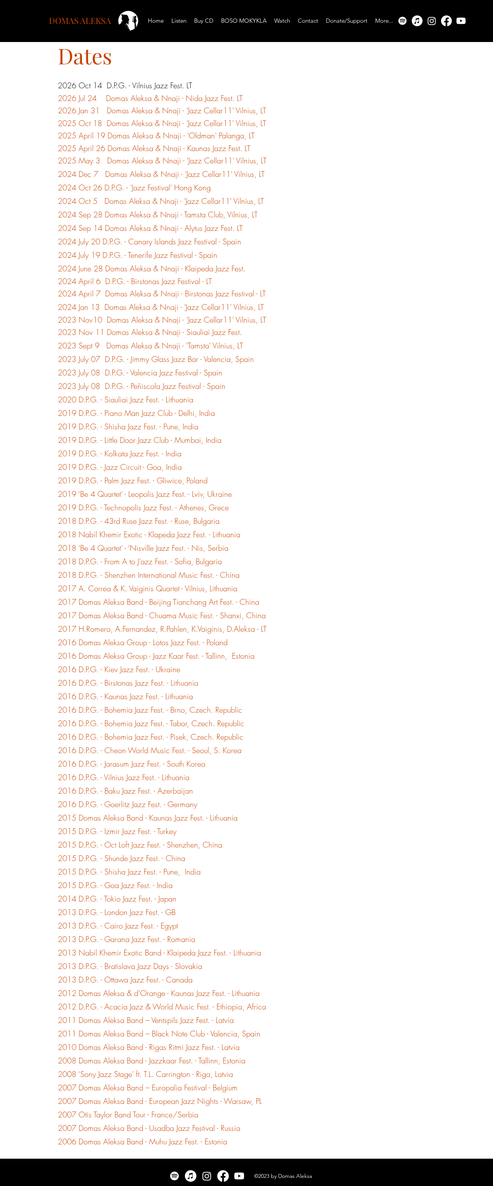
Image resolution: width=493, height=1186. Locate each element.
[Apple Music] (417, 20)
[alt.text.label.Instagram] (431, 20)
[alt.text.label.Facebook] (446, 20)
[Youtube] (461, 20)
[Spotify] (402, 20)
